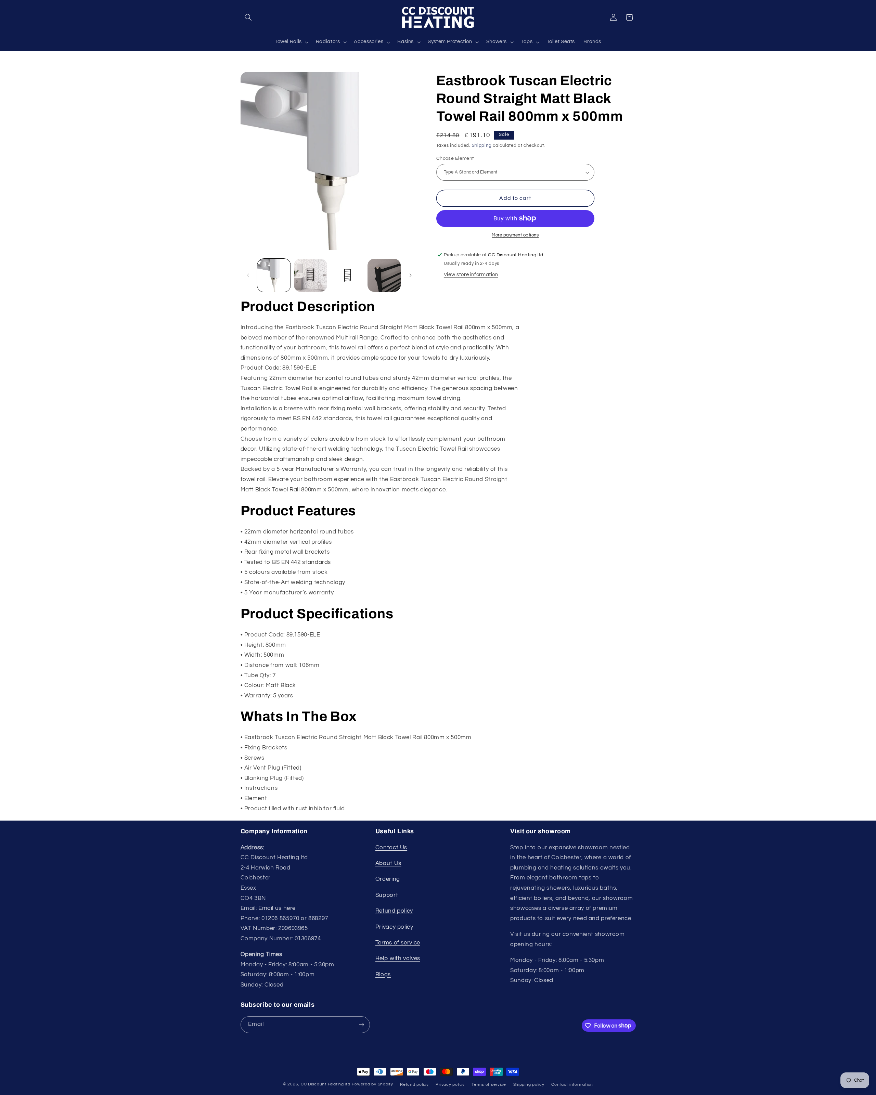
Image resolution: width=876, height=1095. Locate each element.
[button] (248, 17)
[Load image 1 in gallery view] (274, 275)
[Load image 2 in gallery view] (310, 275)
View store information (471, 274)
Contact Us (391, 848)
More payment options (515, 235)
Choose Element (455, 158)
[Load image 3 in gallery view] (347, 275)
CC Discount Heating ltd (325, 1084)
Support (386, 895)
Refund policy (394, 911)
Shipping (482, 145)
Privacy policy (394, 927)
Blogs (383, 974)
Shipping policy (528, 1084)
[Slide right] (410, 275)
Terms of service (397, 943)
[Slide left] (248, 275)
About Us (388, 863)
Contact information (572, 1084)
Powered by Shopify (372, 1084)
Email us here (277, 908)
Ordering (387, 879)
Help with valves (397, 958)
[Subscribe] (361, 1024)
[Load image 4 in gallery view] (384, 275)
